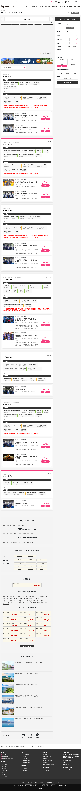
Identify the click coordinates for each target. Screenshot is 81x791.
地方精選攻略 (46, 770)
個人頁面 (65, 762)
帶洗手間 (42, 566)
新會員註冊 (66, 764)
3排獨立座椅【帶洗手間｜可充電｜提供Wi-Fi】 (26, 246)
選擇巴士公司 (67, 78)
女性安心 (30, 566)
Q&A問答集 (77, 6)
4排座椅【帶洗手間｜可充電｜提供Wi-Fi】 (26, 116)
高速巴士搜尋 (26, 754)
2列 (60, 52)
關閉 (40, 788)
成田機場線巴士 (26, 760)
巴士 (27, 6)
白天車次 (19, 556)
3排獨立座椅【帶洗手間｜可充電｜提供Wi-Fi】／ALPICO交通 (26, 319)
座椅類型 (25, 756)
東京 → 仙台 (6, 534)
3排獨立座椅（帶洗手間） (21, 503)
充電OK (41, 569)
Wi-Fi (19, 569)
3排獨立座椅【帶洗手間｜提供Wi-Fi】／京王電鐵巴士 (26, 335)
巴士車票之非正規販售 (7, 758)
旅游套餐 (45, 754)
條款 (36, 782)
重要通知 (4, 754)
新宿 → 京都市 (22, 542)
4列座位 (41, 559)
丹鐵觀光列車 (26, 768)
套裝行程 (41, 6)
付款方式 (4, 770)
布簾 (19, 566)
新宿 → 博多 (30, 542)
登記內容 (30, 782)
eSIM (63, 6)
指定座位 (42, 563)
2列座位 (19, 559)
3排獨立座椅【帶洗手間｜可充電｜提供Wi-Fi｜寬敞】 (26, 260)
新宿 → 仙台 (6, 542)
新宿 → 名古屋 (13, 542)
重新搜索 (68, 82)
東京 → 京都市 (22, 534)
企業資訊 (23, 782)
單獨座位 (19, 563)
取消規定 (4, 774)
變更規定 (4, 772)
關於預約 (4, 766)
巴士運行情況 (5, 756)
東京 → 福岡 (21, 525)
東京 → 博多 (30, 534)
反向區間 (75, 12)
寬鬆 (31, 563)
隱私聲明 (42, 782)
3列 (67, 52)
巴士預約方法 (5, 768)
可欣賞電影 (30, 569)
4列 (74, 52)
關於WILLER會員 (67, 760)
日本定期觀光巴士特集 (48, 764)
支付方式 (6, 735)
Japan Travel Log (67, 769)
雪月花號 (25, 770)
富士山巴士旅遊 (47, 756)
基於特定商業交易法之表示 (53, 782)
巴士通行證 (34, 6)
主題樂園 (47, 6)
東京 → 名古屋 (13, 534)
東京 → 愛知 (13, 525)
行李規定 (4, 776)
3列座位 (30, 559)
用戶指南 (69, 6)
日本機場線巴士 (26, 762)
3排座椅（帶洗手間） (20, 389)
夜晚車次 (30, 556)
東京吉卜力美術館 (47, 760)
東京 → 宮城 (6, 525)
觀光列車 (54, 6)
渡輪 (59, 6)
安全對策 (25, 758)
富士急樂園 (45, 758)
